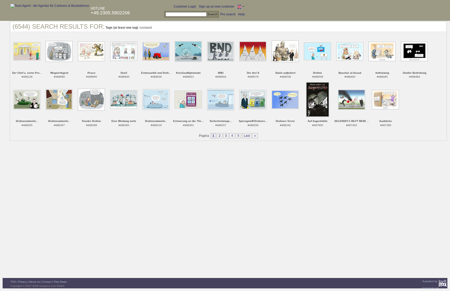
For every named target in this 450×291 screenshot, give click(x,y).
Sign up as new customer (216, 6)
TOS (13, 281)
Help (241, 14)
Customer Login (185, 6)
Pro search (228, 14)
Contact (47, 281)
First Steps (60, 281)
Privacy (22, 281)
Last (247, 136)
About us (34, 281)
